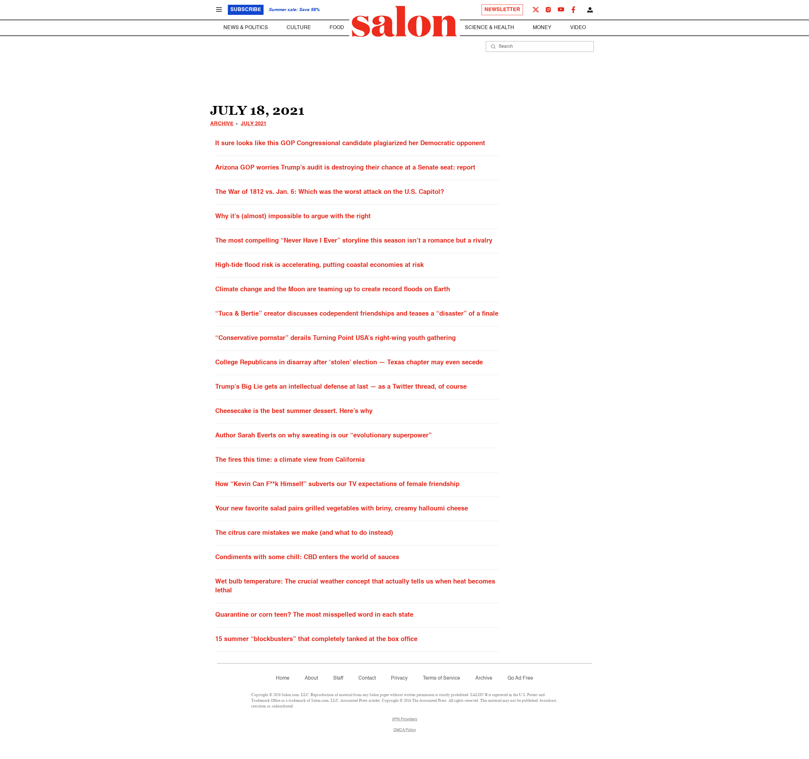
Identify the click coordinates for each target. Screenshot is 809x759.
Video (578, 27)
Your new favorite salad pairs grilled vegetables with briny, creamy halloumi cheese (341, 509)
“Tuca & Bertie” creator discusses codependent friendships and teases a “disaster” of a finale (356, 314)
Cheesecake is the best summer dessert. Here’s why (294, 411)
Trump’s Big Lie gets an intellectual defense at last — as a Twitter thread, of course (341, 387)
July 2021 (253, 123)
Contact (367, 678)
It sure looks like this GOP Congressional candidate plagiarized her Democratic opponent (350, 143)
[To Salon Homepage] (404, 21)
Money (542, 27)
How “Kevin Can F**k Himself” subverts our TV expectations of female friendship (337, 484)
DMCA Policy (404, 730)
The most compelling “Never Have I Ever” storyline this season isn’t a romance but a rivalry (353, 241)
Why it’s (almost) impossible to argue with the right (293, 216)
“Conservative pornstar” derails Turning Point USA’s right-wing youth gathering (335, 338)
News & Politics (245, 27)
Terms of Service (441, 678)
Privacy (399, 678)
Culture (299, 27)
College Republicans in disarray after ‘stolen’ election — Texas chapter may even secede (349, 363)
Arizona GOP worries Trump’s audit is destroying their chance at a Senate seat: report (345, 168)
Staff (338, 678)
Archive (222, 123)
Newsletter (502, 9)
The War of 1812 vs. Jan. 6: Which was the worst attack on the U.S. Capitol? (329, 192)
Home (282, 678)
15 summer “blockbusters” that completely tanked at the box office (316, 639)
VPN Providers (404, 719)
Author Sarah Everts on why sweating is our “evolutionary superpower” (323, 436)
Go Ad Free (520, 678)
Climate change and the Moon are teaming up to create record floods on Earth (332, 290)
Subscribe (245, 9)
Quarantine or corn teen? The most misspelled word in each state (314, 615)
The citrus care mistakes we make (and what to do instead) (304, 533)
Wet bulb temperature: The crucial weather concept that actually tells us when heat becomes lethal (355, 586)
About (311, 678)
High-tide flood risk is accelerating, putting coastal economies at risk (319, 265)
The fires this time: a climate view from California (290, 460)
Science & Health (489, 27)
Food (337, 27)
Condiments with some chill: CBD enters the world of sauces (307, 557)
